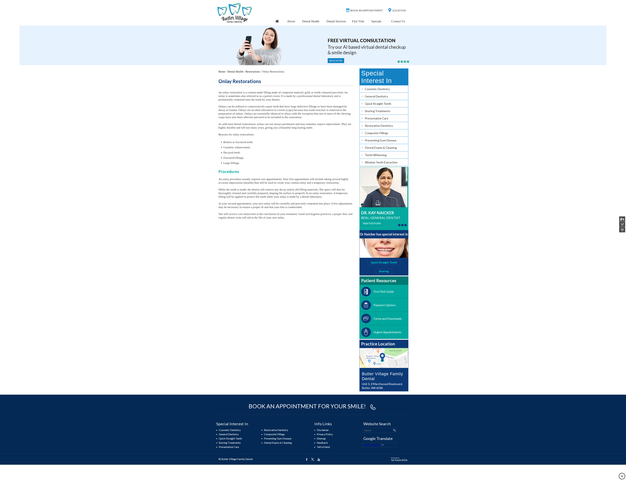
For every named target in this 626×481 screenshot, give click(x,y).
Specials (376, 21)
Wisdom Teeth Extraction (381, 162)
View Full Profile (372, 223)
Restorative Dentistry (379, 125)
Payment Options (384, 305)
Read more (336, 60)
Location (399, 10)
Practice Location (378, 343)
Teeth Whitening (376, 155)
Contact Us (398, 21)
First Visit (358, 21)
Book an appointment (366, 10)
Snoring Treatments (377, 111)
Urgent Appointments (387, 332)
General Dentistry (376, 96)
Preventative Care (376, 118)
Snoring (384, 271)
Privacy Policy (325, 434)
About (291, 21)
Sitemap (321, 438)
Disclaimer (323, 429)
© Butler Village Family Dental (236, 458)
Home (221, 71)
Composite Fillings (376, 133)
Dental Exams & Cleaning (381, 147)
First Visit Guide (383, 291)
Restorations (253, 71)
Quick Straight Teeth (378, 103)
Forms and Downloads (387, 318)
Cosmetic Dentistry (377, 89)
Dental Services (336, 21)
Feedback (322, 442)
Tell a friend (323, 446)
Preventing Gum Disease (380, 140)
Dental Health (310, 21)
